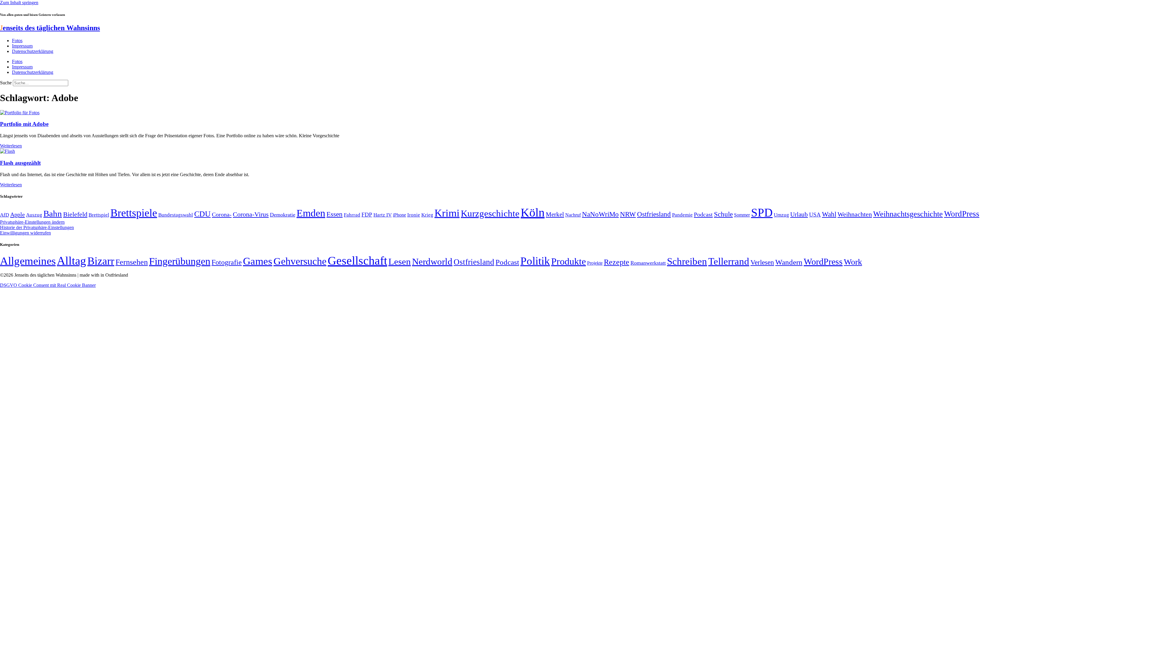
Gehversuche (299, 261)
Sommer (742, 215)
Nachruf (573, 214)
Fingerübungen (179, 261)
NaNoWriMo (600, 214)
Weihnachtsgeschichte (908, 214)
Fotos (17, 40)
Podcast (703, 214)
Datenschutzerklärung (32, 51)
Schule (723, 214)
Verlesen (762, 262)
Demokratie (282, 215)
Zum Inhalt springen (19, 2)
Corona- (222, 214)
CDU (202, 214)
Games (257, 261)
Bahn (52, 213)
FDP (366, 214)
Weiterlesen (11, 145)
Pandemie (682, 215)
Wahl (829, 214)
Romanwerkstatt (648, 263)
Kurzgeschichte (490, 213)
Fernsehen (131, 262)
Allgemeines (28, 261)
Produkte (568, 261)
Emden (311, 213)
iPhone (399, 215)
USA (815, 214)
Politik (535, 261)
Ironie (413, 215)
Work (853, 261)
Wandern (789, 262)
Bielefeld (75, 214)
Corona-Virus (251, 214)
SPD (762, 212)
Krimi (447, 213)
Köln (533, 212)
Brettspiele (133, 213)
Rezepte (616, 262)
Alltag (71, 260)
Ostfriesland (654, 214)
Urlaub (799, 214)
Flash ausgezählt (20, 163)
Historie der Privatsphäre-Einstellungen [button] (37, 227)
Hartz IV (382, 215)
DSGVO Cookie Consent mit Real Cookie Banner (48, 285)
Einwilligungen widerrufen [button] (25, 232)
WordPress (961, 213)
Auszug (34, 215)
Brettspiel (99, 215)
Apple (17, 214)
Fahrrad (352, 215)
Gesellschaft (357, 260)
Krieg (427, 215)
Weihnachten (855, 214)
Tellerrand (728, 261)
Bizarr (100, 261)
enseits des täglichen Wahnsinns (50, 28)
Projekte (595, 263)
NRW (628, 214)
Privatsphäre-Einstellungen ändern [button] (32, 222)
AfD (4, 215)
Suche (6, 82)
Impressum (22, 45)
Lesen (399, 261)
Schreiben (687, 261)
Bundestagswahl (175, 215)
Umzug (781, 215)
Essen (334, 214)
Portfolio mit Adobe (24, 124)
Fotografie (227, 262)
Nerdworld (432, 261)
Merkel (555, 214)
